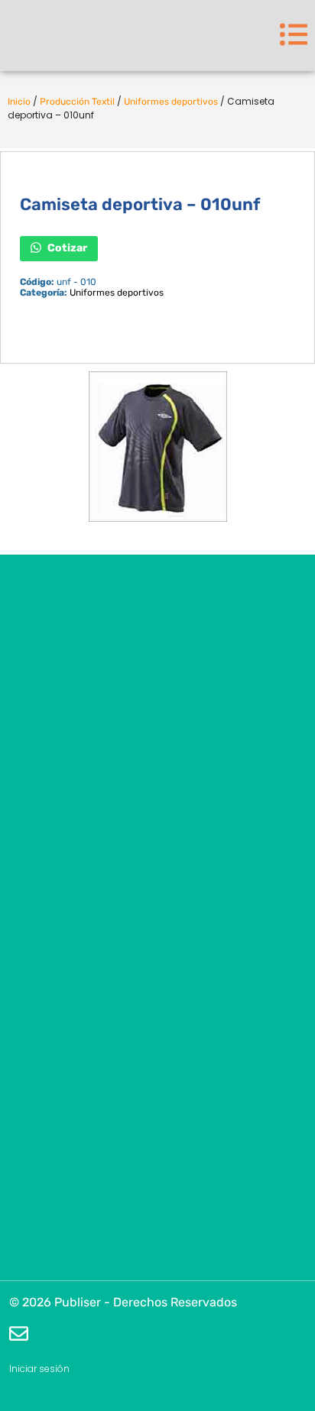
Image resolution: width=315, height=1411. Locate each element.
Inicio (19, 101)
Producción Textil (77, 101)
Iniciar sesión (39, 1368)
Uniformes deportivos (171, 101)
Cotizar (66, 247)
